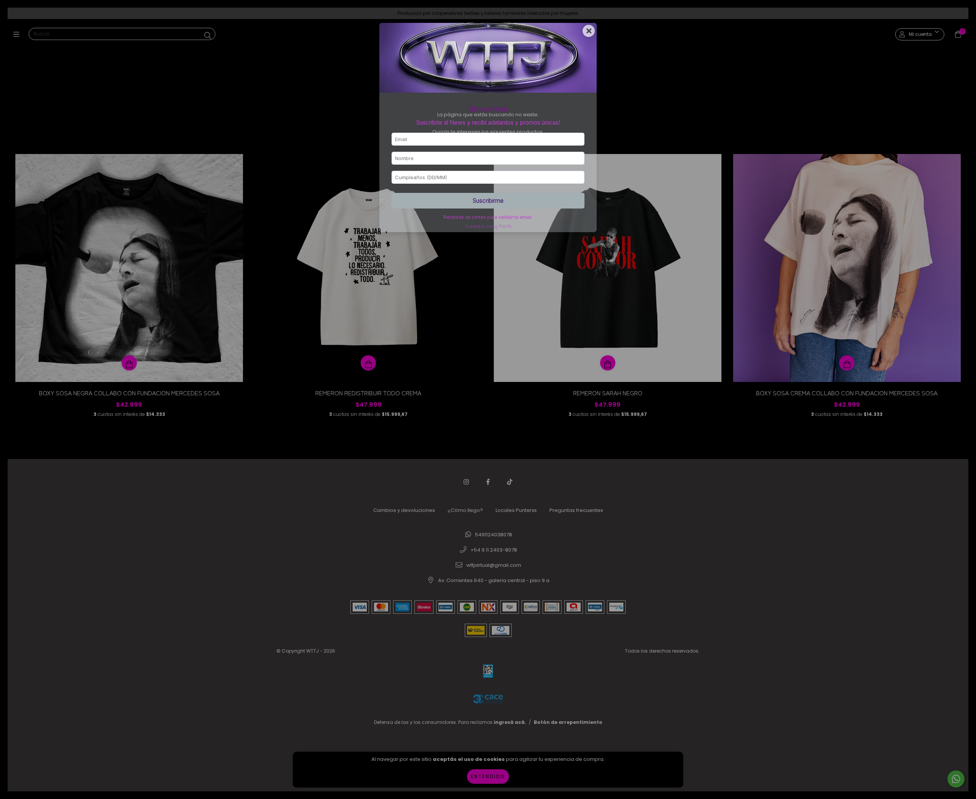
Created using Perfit (488, 226)
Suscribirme (488, 200)
